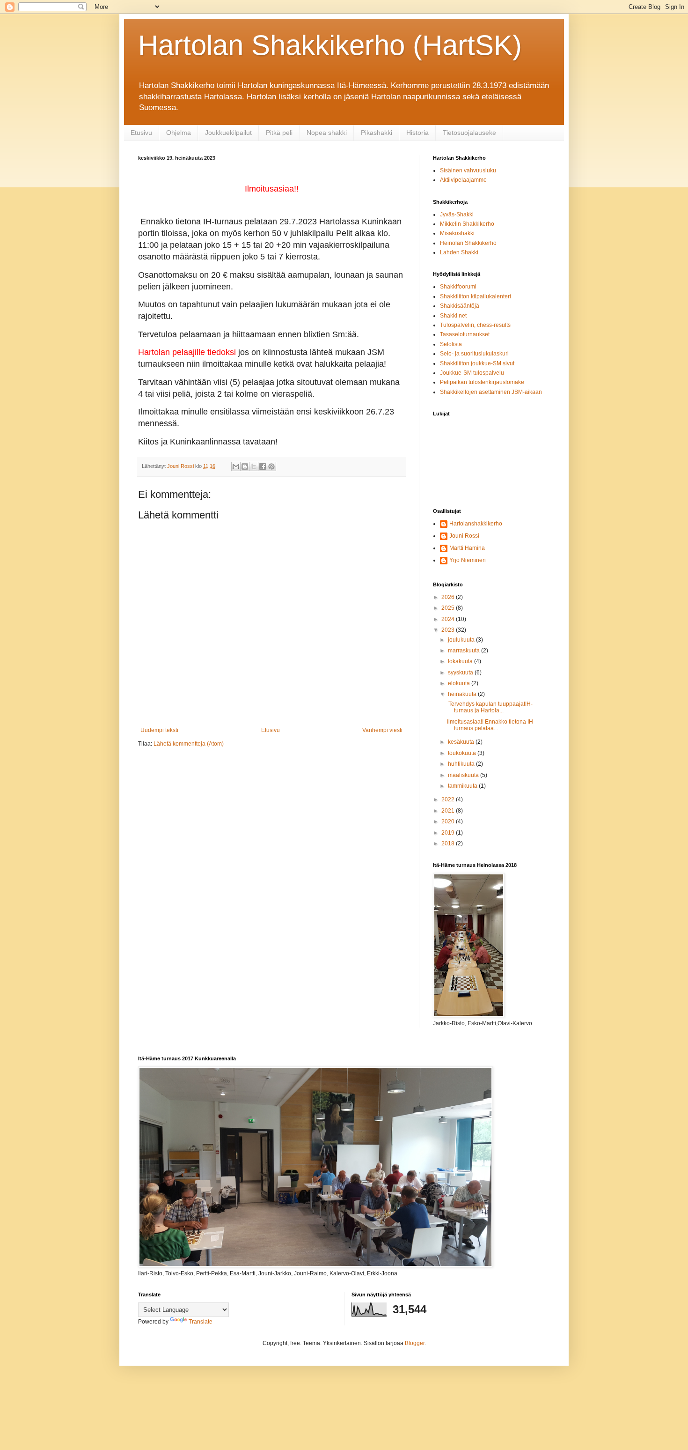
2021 (448, 810)
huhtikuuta (462, 764)
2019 (448, 832)
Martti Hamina (467, 548)
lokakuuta (461, 661)
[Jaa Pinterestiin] (271, 466)
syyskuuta (461, 672)
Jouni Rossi (464, 536)
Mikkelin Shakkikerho (467, 224)
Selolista (451, 344)
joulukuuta (462, 639)
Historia (417, 132)
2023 (448, 630)
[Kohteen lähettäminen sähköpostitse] (236, 466)
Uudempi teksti (159, 730)
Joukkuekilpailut (228, 132)
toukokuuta (462, 753)
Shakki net (453, 315)
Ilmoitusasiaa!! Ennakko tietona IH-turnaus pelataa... (491, 725)
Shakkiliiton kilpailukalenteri (475, 296)
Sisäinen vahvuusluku (468, 170)
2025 (448, 608)
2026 (448, 597)
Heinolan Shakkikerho (468, 243)
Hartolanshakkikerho (475, 523)
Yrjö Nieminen (467, 560)
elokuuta (459, 683)
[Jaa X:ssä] (253, 466)
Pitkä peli (279, 132)
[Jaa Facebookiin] (262, 466)
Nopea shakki (327, 132)
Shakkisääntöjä (459, 306)
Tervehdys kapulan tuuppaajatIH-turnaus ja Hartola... (490, 707)
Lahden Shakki (459, 252)
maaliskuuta (464, 775)
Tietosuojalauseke (469, 132)
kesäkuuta (462, 742)
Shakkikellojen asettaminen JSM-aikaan (491, 392)
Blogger (415, 1343)
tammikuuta (463, 786)
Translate (200, 1321)
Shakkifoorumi (458, 286)
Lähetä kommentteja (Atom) (189, 743)
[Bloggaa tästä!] (244, 466)
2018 (448, 843)
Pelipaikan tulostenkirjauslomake (482, 382)
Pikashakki (376, 132)
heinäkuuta (463, 694)
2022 (448, 799)
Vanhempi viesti (382, 730)
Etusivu (141, 132)
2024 (448, 619)
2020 (448, 821)
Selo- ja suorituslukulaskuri (474, 353)
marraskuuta (464, 650)
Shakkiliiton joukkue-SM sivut (477, 363)
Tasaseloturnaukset (465, 334)
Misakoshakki (457, 233)
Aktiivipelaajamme (463, 180)
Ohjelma (178, 132)
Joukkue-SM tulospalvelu (472, 373)
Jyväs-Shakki (457, 214)
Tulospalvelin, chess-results (475, 325)
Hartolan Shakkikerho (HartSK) (330, 45)
